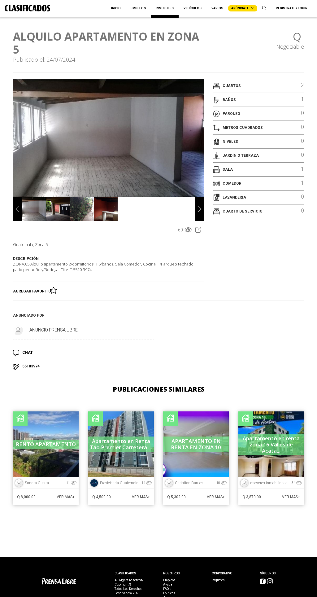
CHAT (27, 352)
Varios (217, 8)
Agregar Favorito (33, 291)
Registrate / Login (291, 8)
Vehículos (193, 8)
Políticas (169, 593)
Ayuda (167, 584)
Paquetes (218, 580)
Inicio (116, 8)
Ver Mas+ (66, 497)
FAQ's (167, 589)
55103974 (31, 366)
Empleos (138, 8)
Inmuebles (165, 8)
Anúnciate (240, 8)
